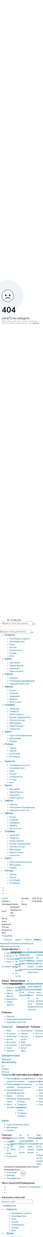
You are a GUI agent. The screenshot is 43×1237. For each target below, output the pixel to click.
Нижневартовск (17, 641)
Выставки (11, 1042)
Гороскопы (15, 729)
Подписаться (9, 1205)
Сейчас (13, 748)
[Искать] (32, 632)
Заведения (15, 696)
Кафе (23, 1042)
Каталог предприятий (20, 717)
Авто (12, 656)
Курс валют (15, 662)
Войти (36, 939)
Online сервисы (17, 714)
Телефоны (14, 711)
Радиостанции (16, 726)
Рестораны (26, 1045)
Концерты (11, 1033)
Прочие (10, 1051)
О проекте (11, 1172)
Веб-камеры (15, 723)
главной (35, 323)
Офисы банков (16, 665)
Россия (13, 647)
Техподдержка (13, 1178)
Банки (8, 658)
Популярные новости (20, 638)
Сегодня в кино (11, 1055)
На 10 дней (15, 753)
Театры (24, 1033)
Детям (10, 1039)
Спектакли (12, 1036)
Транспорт (14, 708)
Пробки (13, 741)
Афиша (9, 686)
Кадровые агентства (19, 683)
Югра (12, 644)
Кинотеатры (26, 1030)
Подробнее (7, 936)
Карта (8, 731)
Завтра (13, 751)
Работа (9, 674)
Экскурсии (12, 1045)
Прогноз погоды (17, 720)
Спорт (9, 1048)
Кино (9, 1030)
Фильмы (13, 699)
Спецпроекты (16, 650)
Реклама (11, 1175)
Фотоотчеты (15, 702)
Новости (10, 634)
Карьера (13, 678)
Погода (13, 653)
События (14, 693)
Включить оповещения (30, 1187)
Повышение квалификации (22, 681)
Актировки (15, 756)
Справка (10, 704)
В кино (13, 690)
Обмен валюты (16, 671)
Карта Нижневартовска (21, 735)
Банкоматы (15, 668)
